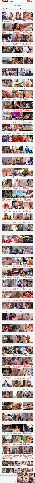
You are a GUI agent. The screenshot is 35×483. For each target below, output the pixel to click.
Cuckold (6, 456)
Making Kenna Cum (26, 99)
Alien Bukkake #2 (4, 32)
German (27, 111)
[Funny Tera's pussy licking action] (17, 339)
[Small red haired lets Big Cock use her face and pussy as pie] (17, 250)
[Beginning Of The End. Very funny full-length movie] (7, 194)
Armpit (24, 445)
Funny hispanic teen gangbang (27, 277)
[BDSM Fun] (7, 339)
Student (27, 389)
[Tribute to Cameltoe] (7, 328)
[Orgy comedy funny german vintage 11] (28, 105)
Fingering (20, 300)
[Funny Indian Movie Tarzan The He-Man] (28, 116)
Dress (31, 356)
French (5, 189)
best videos (7, 3)
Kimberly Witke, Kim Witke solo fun (17, 366)
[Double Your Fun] (7, 116)
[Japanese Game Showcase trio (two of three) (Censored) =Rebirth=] (7, 205)
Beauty (19, 211)
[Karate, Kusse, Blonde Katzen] (28, 127)
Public (30, 144)
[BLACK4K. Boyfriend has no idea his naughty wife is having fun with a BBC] (7, 394)
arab (17, 7)
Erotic (6, 111)
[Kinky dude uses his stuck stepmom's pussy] (7, 227)
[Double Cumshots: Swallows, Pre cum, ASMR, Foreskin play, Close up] (17, 317)
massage (22, 8)
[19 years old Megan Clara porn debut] (28, 305)
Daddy (3, 289)
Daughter (6, 289)
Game (8, 211)
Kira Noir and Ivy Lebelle (26, 177)
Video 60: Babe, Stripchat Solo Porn (17, 121)
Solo (18, 122)
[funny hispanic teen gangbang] (28, 272)
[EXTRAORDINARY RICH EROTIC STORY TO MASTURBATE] (7, 105)
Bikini (24, 22)
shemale (16, 8)
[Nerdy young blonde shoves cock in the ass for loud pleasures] (28, 361)
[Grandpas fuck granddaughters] (7, 283)
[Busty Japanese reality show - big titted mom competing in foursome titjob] (17, 261)
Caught (20, 400)
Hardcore (30, 22)
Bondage (25, 233)
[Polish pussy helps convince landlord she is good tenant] (28, 261)
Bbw (13, 133)
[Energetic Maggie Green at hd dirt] (7, 94)
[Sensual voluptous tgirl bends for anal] (28, 394)
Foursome (9, 289)
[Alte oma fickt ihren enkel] (28, 250)
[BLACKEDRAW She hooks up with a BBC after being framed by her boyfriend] (17, 305)
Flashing (7, 367)
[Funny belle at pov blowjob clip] (17, 94)
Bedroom (29, 189)
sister (11, 7)
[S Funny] (28, 227)
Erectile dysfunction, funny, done (6, 422)
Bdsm (3, 22)
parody (28, 8)
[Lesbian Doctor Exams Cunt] (17, 27)
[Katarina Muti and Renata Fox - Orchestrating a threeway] (7, 150)
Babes (24, 55)
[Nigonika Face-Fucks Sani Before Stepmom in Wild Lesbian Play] (28, 450)
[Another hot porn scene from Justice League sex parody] (28, 72)
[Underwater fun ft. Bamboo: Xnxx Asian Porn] (7, 49)
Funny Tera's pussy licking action (17, 344)
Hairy (20, 378)
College (9, 66)
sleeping (11, 8)
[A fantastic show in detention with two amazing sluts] (28, 161)
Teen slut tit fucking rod (26, 444)
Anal (24, 66)
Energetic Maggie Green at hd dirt (6, 99)
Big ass (14, 44)
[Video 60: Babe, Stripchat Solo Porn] (17, 116)
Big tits (14, 22)
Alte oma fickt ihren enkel (26, 255)
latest (7, 458)
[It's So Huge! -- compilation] (17, 227)
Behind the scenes (7, 22)
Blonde (28, 44)
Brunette (6, 33)
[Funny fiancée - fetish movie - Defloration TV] (7, 172)
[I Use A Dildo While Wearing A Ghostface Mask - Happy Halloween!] (7, 161)
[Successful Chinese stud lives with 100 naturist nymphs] (28, 205)
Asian (3, 55)
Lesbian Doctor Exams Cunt (16, 32)
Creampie (30, 55)
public (19, 7)
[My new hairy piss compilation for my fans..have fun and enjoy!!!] (17, 372)
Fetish (19, 22)
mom (8, 7)
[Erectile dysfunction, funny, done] (7, 417)
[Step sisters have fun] (17, 394)
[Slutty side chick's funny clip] (7, 60)
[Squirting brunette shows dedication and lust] (28, 372)
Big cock (14, 66)
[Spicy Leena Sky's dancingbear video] (17, 60)
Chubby (9, 200)
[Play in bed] (7, 406)
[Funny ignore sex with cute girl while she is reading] (7, 428)
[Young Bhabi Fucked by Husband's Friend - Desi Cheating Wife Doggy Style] (7, 127)
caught (8, 8)
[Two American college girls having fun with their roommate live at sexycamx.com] (7, 439)
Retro (30, 289)
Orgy (30, 111)
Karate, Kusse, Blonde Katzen (27, 132)
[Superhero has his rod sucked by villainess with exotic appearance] (7, 38)
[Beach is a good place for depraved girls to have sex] (17, 294)
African (14, 445)
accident (22, 7)
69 (4, 133)
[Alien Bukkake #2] (7, 27)
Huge (20, 233)
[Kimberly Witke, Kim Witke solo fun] (17, 361)
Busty (8, 222)
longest (11, 458)
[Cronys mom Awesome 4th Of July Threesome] (7, 138)
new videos (17, 3)
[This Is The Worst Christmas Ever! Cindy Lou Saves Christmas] (7, 239)
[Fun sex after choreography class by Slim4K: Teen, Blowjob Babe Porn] (28, 49)
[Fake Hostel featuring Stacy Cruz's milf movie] (17, 161)
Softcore (32, 133)
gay (13, 8)
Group (10, 211)
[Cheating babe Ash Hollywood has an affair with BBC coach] (17, 439)
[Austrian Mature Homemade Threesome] (28, 294)
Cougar (17, 22)
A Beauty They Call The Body (16, 288)
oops (19, 8)
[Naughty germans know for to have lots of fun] (28, 283)
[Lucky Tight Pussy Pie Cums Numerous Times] (28, 194)
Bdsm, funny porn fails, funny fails (6, 21)
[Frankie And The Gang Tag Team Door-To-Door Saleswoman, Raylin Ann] (17, 417)
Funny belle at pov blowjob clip (17, 99)
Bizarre (30, 211)
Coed (28, 278)
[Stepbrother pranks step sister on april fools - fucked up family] (17, 83)
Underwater (8, 55)
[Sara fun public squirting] (28, 138)
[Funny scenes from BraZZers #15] (17, 72)
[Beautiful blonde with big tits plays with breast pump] (7, 216)
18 (2, 133)
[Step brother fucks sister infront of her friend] (17, 172)
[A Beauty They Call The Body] (17, 283)
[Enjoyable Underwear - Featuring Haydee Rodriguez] (17, 127)
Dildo (19, 200)
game (25, 8)
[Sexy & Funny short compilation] (17, 150)
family (3, 8)
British (16, 456)
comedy (26, 7)
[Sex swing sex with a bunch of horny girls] (28, 350)
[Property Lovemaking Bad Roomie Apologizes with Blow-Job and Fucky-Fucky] (17, 450)
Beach (17, 300)
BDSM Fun (3, 344)
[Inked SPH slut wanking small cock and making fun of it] (7, 72)
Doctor (17, 33)
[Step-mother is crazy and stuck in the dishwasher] (17, 205)
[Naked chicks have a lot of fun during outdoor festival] (7, 361)
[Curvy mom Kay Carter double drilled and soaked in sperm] (28, 417)
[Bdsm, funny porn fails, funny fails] (7, 16)
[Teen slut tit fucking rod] (28, 439)
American (7, 233)
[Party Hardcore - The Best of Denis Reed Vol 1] (17, 105)
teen (30, 7)
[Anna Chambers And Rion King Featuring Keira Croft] (28, 38)
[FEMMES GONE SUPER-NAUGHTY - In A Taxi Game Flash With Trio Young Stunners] (7, 372)
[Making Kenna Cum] (28, 94)
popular (3, 458)
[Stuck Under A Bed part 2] (17, 272)
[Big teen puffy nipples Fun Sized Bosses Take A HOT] (17, 183)
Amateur (3, 33)
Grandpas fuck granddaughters (6, 288)
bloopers (14, 7)
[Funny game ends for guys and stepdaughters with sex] (7, 83)
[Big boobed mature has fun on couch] (7, 294)
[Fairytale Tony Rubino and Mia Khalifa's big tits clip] (28, 317)
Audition (6, 389)
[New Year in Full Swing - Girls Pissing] (7, 350)
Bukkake (10, 33)
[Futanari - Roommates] (7, 261)
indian (6, 7)
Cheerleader (19, 144)
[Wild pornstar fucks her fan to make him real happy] (28, 183)
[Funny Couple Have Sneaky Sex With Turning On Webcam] (28, 216)
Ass (6, 133)
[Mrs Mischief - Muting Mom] (28, 150)
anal (28, 7)
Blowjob (28, 33)
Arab (26, 189)
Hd (32, 22)
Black (18, 311)
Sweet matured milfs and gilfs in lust (17, 21)
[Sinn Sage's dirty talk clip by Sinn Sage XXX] (7, 317)
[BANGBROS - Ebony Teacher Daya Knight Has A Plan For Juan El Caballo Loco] (17, 383)
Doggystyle (3, 144)
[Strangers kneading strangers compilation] (28, 428)
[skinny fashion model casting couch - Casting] (17, 328)
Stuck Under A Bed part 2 (16, 277)
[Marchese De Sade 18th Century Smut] (7, 183)
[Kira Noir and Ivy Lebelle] (28, 172)
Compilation (17, 111)
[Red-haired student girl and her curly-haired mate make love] (28, 383)
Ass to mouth (9, 133)
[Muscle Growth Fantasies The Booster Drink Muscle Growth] (17, 49)
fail (5, 8)
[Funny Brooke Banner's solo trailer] (17, 406)
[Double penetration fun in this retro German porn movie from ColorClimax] (28, 60)
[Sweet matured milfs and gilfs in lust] (17, 16)
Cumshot (6, 44)
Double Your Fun (4, 121)
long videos (28, 3)
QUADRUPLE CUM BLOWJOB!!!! (17, 433)
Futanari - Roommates (5, 266)
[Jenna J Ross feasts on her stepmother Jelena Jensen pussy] (17, 138)
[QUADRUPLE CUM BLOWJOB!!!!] (17, 428)
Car (30, 200)
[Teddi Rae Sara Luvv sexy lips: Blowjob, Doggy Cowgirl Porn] (28, 339)
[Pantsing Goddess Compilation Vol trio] (17, 350)
